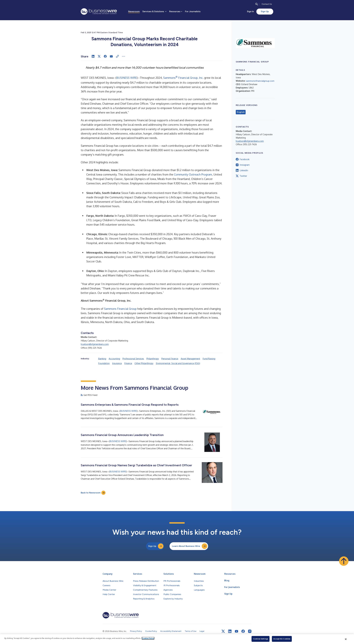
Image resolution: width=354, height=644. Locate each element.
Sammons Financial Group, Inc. (183, 77)
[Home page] (99, 11)
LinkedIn (244, 170)
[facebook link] (243, 631)
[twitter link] (223, 631)
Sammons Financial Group (120, 308)
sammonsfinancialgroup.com (260, 81)
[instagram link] (249, 631)
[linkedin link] (229, 631)
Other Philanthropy (144, 363)
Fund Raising (209, 358)
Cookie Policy (148, 638)
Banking (102, 358)
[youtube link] (236, 631)
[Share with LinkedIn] (93, 56)
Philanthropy (152, 358)
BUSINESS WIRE (126, 77)
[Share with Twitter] (99, 56)
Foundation (104, 363)
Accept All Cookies (281, 639)
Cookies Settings (260, 639)
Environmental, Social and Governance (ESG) (178, 363)
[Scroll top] (343, 561)
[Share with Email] (111, 56)
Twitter (243, 176)
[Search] (256, 4)
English (240, 112)
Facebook (244, 159)
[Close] (346, 639)
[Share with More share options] (123, 56)
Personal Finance (169, 358)
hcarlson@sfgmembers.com (95, 344)
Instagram (245, 164)
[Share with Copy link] (117, 56)
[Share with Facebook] (105, 56)
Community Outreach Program (193, 174)
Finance (128, 363)
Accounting (114, 358)
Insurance (117, 363)
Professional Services (133, 358)
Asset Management (190, 358)
